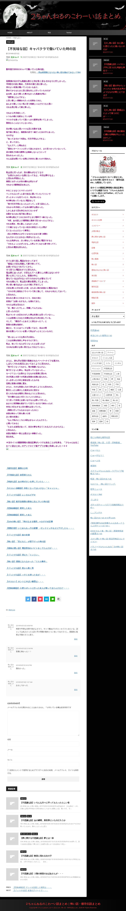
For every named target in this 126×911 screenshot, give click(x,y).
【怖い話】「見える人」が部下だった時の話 (26, 541)
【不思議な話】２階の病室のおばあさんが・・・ (42, 873)
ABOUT (29, 33)
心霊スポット (97, 395)
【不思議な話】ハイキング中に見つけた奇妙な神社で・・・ (114, 67)
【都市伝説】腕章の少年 (17, 468)
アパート (110, 352)
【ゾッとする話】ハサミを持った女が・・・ (26, 575)
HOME (10, 33)
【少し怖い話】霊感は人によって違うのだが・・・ (114, 113)
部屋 (117, 411)
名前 (9, 739)
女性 (109, 384)
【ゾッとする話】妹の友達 (18, 535)
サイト (10, 760)
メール (10, 750)
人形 (117, 374)
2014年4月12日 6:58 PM (24, 626)
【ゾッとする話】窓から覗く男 (20, 568)
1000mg (94, 340)
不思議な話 (108, 368)
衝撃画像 (102, 411)
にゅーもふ (95, 450)
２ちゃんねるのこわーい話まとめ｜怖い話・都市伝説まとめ (63, 903)
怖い (117, 395)
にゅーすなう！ (97, 455)
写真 (105, 379)
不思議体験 (96, 374)
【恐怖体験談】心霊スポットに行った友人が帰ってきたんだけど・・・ (37, 588)
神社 (113, 406)
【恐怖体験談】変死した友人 (19, 508)
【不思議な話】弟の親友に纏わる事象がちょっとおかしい (114, 134)
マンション (96, 368)
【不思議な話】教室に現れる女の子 (36, 856)
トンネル (118, 363)
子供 (117, 384)
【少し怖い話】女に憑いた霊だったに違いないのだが (114, 46)
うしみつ (94, 499)
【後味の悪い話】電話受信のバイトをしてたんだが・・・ (31, 548)
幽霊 (112, 390)
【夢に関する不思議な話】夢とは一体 (37, 838)
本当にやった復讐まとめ (101, 335)
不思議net (94, 330)
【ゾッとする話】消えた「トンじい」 (23, 555)
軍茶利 (93, 466)
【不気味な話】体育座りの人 (19, 475)
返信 (75, 639)
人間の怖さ (96, 379)
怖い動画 (105, 400)
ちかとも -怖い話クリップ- (103, 484)
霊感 (100, 421)
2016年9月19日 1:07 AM (24, 682)
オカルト (95, 358)
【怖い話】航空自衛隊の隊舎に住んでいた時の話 (27, 501)
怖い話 (115, 400)
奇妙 (118, 379)
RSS (49, 33)
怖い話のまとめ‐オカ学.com (102, 518)
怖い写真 (95, 400)
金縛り (104, 416)
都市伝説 (95, 416)
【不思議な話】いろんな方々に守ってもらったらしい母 (45, 802)
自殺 (93, 411)
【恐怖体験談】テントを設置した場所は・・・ (32, 887)
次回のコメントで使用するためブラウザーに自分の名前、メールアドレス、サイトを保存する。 (43, 771)
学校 (93, 390)
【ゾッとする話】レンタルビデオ (21, 495)
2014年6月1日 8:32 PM (24, 665)
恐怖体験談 (96, 406)
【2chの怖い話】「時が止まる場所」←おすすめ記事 (29, 521)
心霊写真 (109, 395)
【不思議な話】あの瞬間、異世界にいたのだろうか (43, 820)
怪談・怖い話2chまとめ (100, 479)
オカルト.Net (96, 494)
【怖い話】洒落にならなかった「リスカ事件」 (26, 561)
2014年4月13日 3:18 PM (24, 648)
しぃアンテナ (96, 512)
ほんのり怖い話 (97, 352)
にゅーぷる (95, 460)
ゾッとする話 (97, 363)
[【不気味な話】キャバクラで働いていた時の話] (46, 599)
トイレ (108, 363)
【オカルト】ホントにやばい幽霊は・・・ (25, 581)
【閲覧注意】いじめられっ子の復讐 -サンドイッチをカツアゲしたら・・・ (40, 528)
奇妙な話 (12, 610)
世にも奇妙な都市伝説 (100, 437)
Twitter (69, 33)
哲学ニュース (96, 489)
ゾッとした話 (107, 358)
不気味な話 (108, 374)
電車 (93, 421)
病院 (105, 406)
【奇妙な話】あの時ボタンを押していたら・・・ (27, 481)
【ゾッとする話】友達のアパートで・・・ (30, 890)
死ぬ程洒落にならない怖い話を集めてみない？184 (59, 72)
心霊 (119, 390)
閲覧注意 (114, 416)
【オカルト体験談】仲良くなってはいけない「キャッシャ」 (32, 488)
